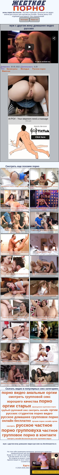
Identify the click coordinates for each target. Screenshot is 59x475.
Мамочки (6, 71)
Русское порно (39, 69)
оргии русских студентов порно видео (32, 411)
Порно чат (34, 19)
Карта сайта (29, 465)
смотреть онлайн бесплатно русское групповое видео (29, 439)
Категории (24, 19)
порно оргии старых (27, 403)
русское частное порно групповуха (27, 428)
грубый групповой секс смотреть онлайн (24, 410)
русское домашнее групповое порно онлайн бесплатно (29, 419)
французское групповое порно (44, 407)
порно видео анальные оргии (29, 393)
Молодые (25, 69)
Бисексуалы (12, 69)
